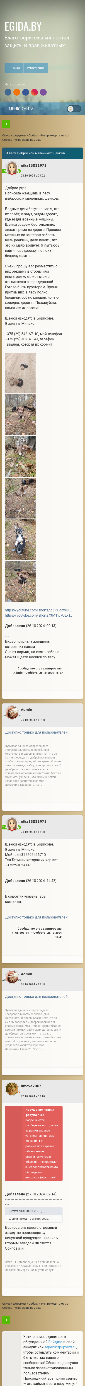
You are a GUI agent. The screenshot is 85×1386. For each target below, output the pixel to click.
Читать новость (42, 757)
